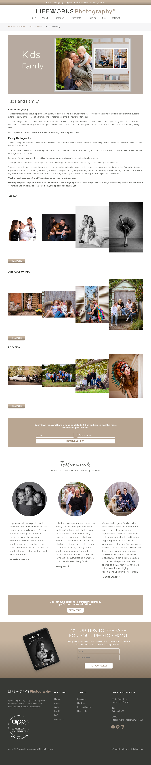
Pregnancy (82, 699)
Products (76, 18)
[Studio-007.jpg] (59, 227)
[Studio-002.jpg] (126, 227)
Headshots (82, 711)
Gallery (22, 27)
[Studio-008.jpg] (25, 227)
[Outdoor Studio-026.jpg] (92, 304)
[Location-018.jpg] (126, 375)
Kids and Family (35, 27)
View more (16, 406)
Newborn (81, 703)
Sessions (60, 18)
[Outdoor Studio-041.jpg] (59, 304)
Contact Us (59, 719)
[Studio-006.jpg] (92, 227)
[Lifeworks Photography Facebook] (113, 727)
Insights (92, 18)
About (45, 18)
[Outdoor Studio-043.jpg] (126, 304)
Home (33, 18)
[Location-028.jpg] (25, 375)
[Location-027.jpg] (59, 375)
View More (16, 261)
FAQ (104, 18)
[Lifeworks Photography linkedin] (122, 727)
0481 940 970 (59, 3)
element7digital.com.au (132, 749)
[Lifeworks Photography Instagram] (118, 727)
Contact (116, 18)
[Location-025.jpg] (92, 375)
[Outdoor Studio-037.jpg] (25, 304)
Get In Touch (75, 610)
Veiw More (16, 338)
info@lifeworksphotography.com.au (89, 3)
